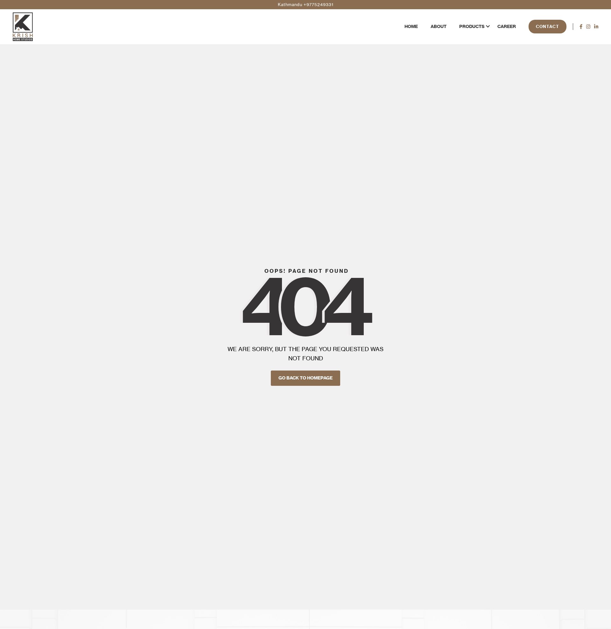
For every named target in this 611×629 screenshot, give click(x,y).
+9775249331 (319, 4)
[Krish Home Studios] (23, 26)
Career (506, 26)
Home (411, 26)
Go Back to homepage (305, 378)
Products (472, 26)
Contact (547, 26)
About (438, 26)
